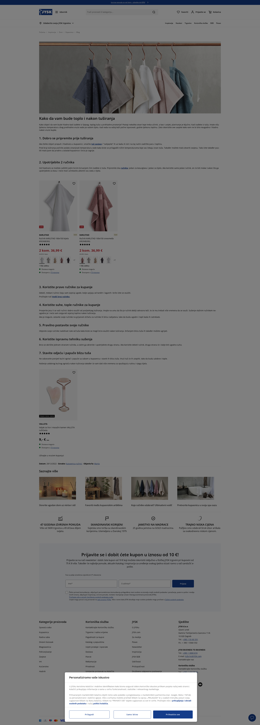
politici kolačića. (100, 703)
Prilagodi (89, 714)
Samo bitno (132, 714)
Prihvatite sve (173, 714)
